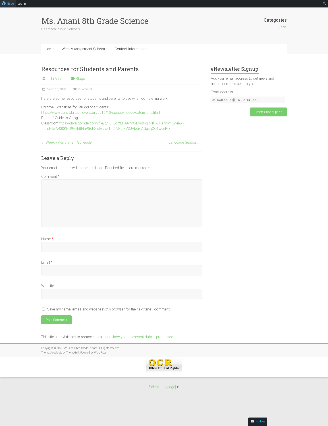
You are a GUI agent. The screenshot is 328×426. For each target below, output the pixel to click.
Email (46, 262)
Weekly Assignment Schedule (85, 49)
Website (47, 286)
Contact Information (130, 49)
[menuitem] (8, 3)
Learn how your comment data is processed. (139, 337)
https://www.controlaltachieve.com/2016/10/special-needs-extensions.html (100, 112)
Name (47, 239)
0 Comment (85, 89)
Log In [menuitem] (21, 3)
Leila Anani (55, 79)
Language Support (185, 142)
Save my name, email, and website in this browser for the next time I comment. (108, 309)
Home (49, 49)
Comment (50, 176)
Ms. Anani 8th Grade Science (94, 20)
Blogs (282, 26)
